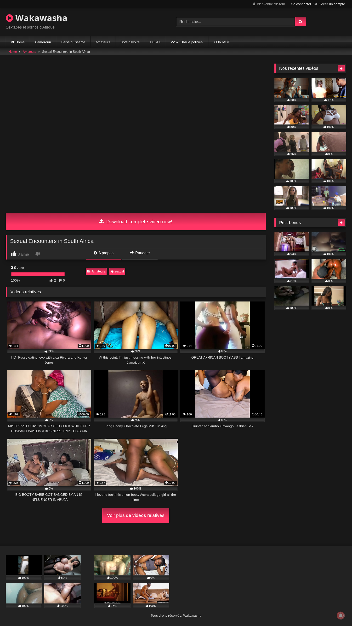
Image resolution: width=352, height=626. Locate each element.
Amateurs (103, 42)
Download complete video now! (138, 221)
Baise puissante (73, 42)
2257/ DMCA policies (187, 42)
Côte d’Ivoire (130, 42)
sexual (119, 271)
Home (20, 42)
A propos (106, 253)
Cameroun (43, 42)
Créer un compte (332, 4)
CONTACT (222, 42)
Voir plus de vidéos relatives (136, 515)
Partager (142, 253)
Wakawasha (40, 18)
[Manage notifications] (341, 615)
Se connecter (301, 4)
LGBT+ (155, 42)
